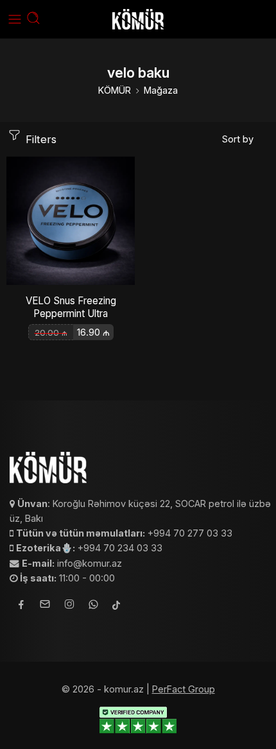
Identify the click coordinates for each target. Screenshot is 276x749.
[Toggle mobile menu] (14, 19)
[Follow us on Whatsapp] (93, 606)
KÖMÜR (114, 90)
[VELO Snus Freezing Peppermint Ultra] (70, 221)
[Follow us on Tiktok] (116, 606)
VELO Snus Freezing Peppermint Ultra (71, 307)
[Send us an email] (45, 606)
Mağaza (161, 90)
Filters (39, 139)
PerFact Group (183, 689)
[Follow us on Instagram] (69, 606)
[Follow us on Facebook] (21, 606)
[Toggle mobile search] (33, 19)
